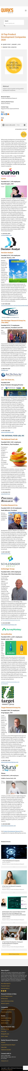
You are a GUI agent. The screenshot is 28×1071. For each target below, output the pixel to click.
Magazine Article (5, 108)
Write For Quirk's (5, 1003)
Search (6, 21)
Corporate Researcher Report (8, 1044)
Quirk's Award (4, 1023)
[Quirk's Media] (7, 10)
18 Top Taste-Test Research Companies (11, 886)
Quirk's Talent (4, 1036)
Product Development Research (9, 98)
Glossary (3, 1042)
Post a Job (3, 1031)
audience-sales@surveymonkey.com (10, 682)
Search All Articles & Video (7, 1001)
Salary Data (4, 1047)
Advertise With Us (5, 988)
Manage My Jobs (5, 1034)
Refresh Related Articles (14, 954)
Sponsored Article (14, 108)
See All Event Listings (6, 1018)
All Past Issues (4, 998)
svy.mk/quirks (4, 683)
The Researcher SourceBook (8, 1009)
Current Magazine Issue (6, 996)
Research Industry (5, 103)
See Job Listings (5, 1029)
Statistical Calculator (6, 1049)
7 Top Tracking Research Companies (11, 860)
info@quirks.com (4, 1060)
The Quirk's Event (5, 986)
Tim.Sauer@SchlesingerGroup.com (11, 620)
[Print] (2, 120)
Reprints (10, 1069)
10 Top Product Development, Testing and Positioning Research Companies (12, 942)
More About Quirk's (5, 983)
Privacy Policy (4, 1069)
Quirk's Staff (7, 44)
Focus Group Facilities (6, 1012)
